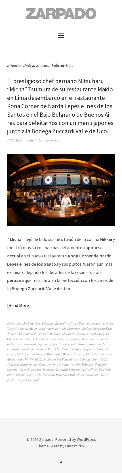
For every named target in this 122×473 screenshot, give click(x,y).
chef (37, 323)
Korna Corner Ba (89, 344)
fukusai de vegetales (75, 333)
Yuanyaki (48, 369)
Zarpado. (46, 439)
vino (88, 323)
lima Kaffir (27, 349)
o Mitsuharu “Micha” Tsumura (64, 354)
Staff (32, 140)
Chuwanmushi (28, 333)
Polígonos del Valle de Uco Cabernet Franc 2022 (75, 359)
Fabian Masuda (49, 333)
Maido (66, 349)
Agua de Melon (28, 328)
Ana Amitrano (48, 328)
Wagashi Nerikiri (30, 369)
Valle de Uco (75, 323)
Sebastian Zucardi (54, 323)
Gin (21, 339)
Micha (21, 354)
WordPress (86, 439)
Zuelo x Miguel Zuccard (23, 380)
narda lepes (34, 354)
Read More (19, 305)
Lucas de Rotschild (47, 349)
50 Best (28, 323)
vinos (96, 323)
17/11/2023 (14, 140)
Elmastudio (74, 446)
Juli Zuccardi (68, 344)
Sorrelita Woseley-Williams (75, 364)
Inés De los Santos (37, 339)
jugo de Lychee (48, 344)
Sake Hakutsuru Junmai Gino (26, 364)
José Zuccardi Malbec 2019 (69, 339)
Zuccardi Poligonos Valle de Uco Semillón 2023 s (75, 374)
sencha (51, 364)
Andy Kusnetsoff (70, 328)
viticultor (107, 323)
